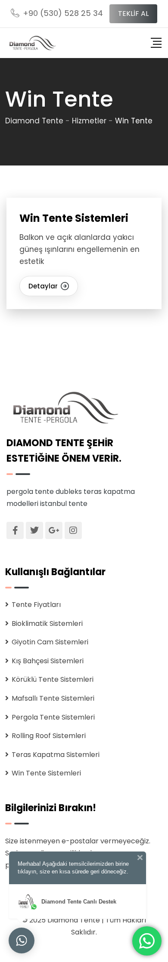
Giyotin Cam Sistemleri (50, 642)
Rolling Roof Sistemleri (49, 736)
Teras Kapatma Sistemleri (56, 755)
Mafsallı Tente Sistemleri (53, 698)
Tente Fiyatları (36, 605)
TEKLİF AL (133, 13)
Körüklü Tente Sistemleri (52, 679)
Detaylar (43, 286)
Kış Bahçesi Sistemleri (48, 661)
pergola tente (30, 491)
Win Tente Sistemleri (73, 218)
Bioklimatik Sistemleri (47, 623)
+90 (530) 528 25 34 (63, 13)
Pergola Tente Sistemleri (53, 717)
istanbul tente (63, 504)
